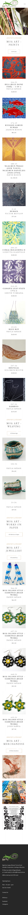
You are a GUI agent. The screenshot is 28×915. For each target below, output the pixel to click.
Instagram (5, 904)
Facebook (4, 901)
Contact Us (5, 892)
